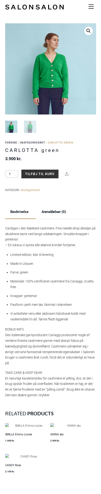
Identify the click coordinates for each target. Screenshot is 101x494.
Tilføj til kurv (39, 174)
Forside (11, 142)
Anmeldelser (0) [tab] (54, 212)
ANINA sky (57, 434)
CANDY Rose (13, 465)
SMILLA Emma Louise (18, 434)
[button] (88, 31)
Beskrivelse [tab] (19, 212)
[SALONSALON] (34, 6)
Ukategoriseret (32, 142)
